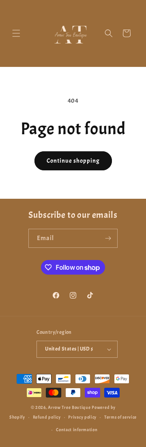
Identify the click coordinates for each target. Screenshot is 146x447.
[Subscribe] (108, 238)
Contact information (76, 429)
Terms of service (120, 417)
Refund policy (47, 417)
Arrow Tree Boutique (69, 407)
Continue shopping (73, 161)
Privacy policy (82, 417)
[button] (16, 33)
